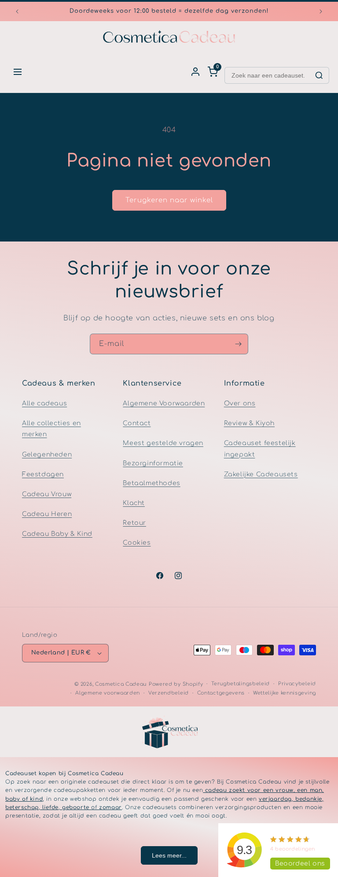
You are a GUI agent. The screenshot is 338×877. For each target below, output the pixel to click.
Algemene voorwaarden (107, 693)
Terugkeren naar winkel (169, 200)
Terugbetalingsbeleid (240, 684)
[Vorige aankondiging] (17, 11)
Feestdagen (43, 474)
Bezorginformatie (153, 463)
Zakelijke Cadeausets (261, 474)
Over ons (240, 403)
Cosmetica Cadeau (121, 684)
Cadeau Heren (47, 514)
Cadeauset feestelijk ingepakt (260, 448)
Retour (134, 523)
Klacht (134, 503)
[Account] (195, 72)
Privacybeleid (297, 684)
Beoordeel (300, 863)
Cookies (137, 542)
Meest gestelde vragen (163, 443)
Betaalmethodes (151, 483)
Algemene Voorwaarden (164, 403)
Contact (137, 423)
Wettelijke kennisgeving (284, 693)
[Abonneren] (238, 344)
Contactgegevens (221, 693)
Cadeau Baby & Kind (57, 534)
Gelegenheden (47, 454)
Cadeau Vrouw (46, 494)
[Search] (319, 75)
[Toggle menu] (17, 72)
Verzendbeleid (168, 693)
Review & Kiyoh (249, 423)
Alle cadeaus (44, 403)
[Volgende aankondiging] (321, 11)
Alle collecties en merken (51, 429)
